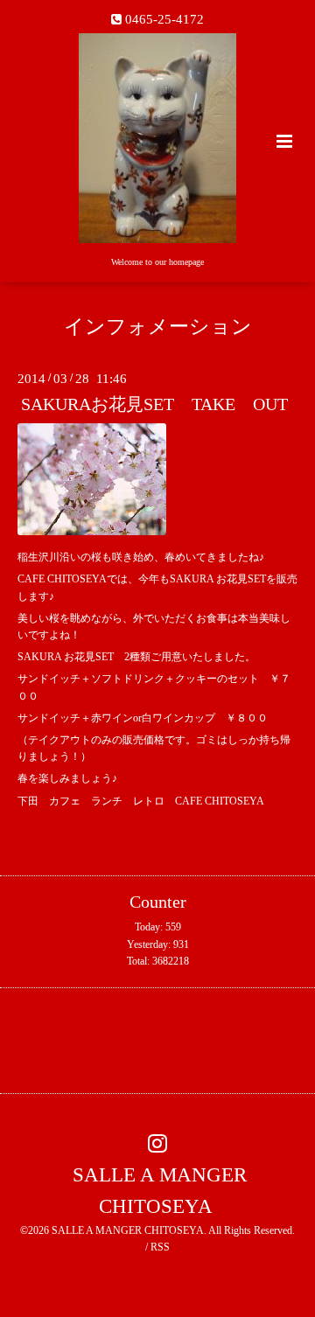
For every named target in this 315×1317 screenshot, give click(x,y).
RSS (160, 1247)
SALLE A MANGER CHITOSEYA (160, 1190)
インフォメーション (158, 327)
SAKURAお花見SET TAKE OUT (154, 404)
